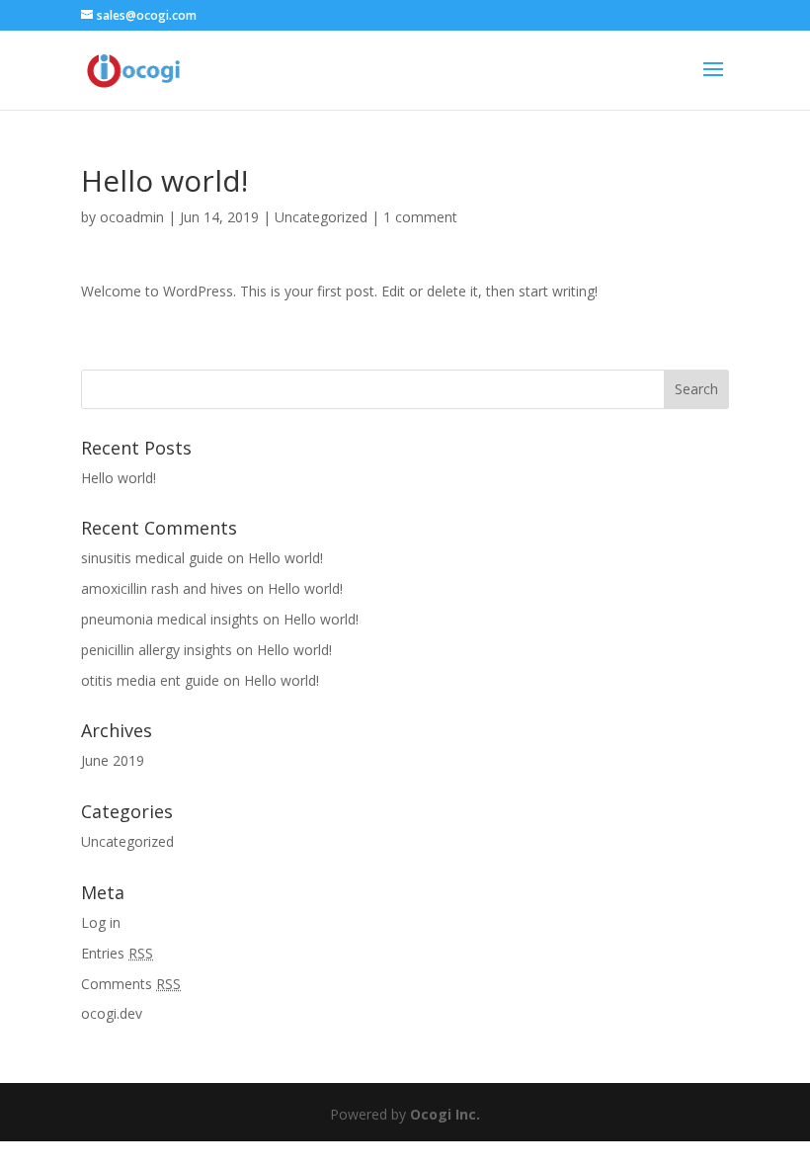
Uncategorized (321, 217)
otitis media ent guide (150, 680)
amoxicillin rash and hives (162, 588)
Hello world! (118, 477)
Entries (117, 953)
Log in (101, 922)
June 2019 (112, 760)
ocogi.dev (111, 1013)
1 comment (420, 217)
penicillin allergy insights (156, 649)
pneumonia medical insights (170, 619)
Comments (131, 983)
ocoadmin (132, 217)
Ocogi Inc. (445, 1114)
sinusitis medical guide (152, 557)
